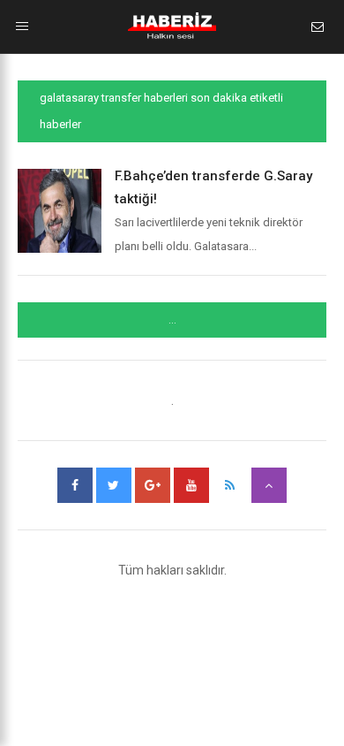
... (172, 320)
